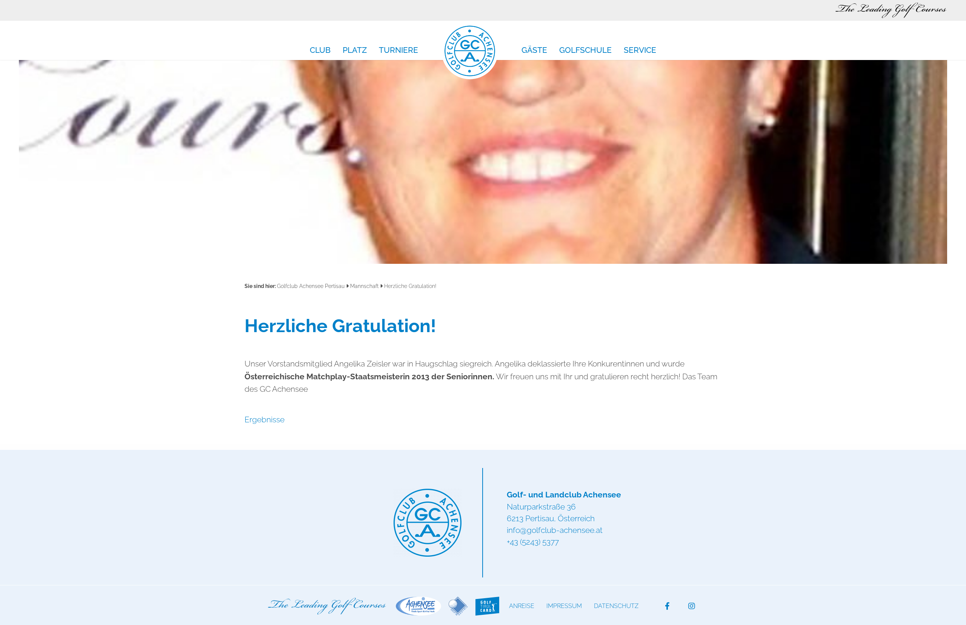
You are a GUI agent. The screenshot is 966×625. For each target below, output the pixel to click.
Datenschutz (616, 606)
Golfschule (585, 50)
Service (640, 50)
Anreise (521, 606)
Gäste (534, 50)
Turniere (398, 50)
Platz (355, 50)
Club (320, 50)
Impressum (564, 606)
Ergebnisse (265, 419)
